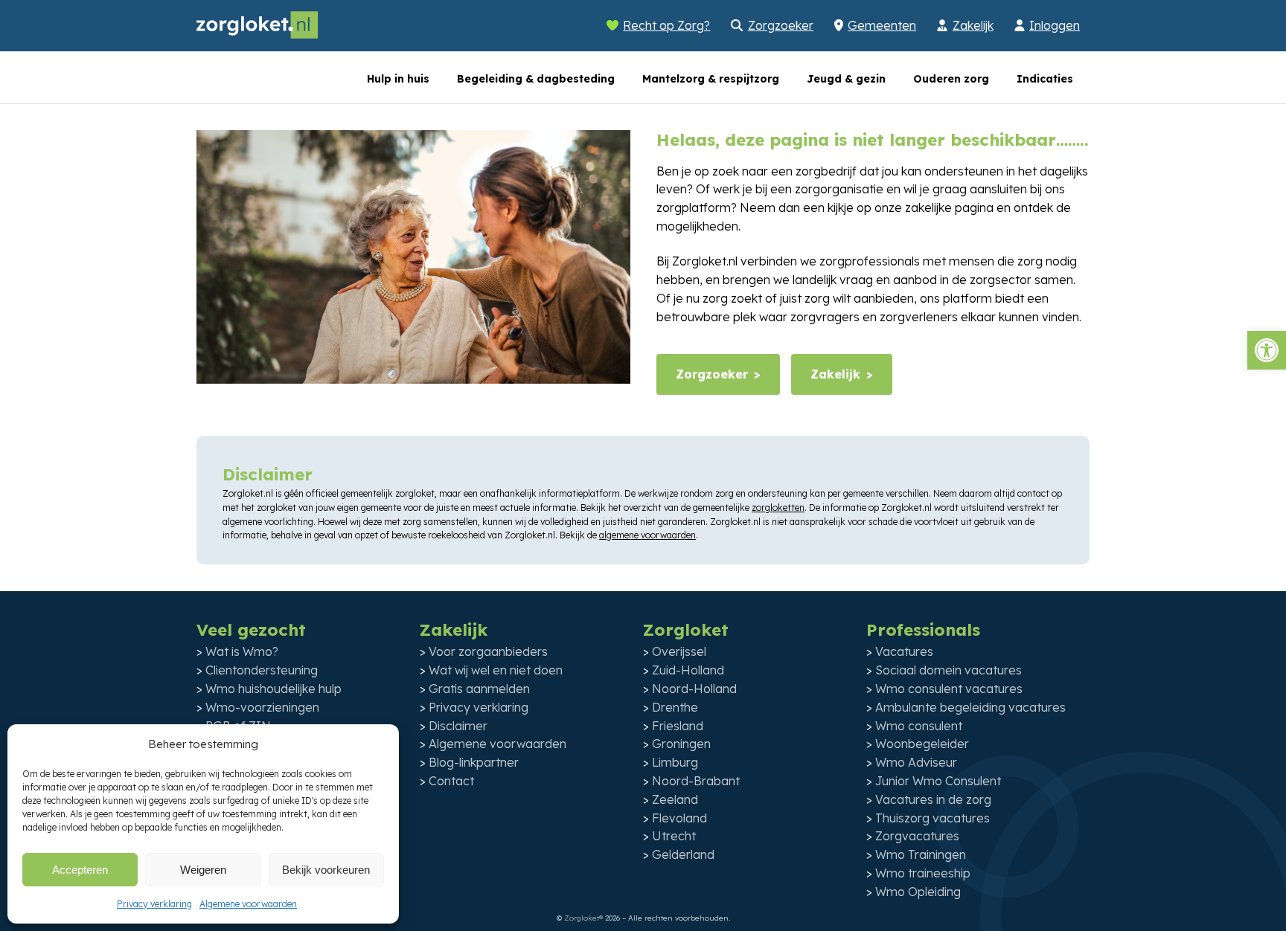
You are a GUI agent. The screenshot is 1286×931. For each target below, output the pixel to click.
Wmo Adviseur (916, 762)
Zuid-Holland (688, 670)
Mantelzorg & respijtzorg (710, 79)
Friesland (677, 725)
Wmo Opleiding (918, 891)
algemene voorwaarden (647, 535)
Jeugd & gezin (846, 79)
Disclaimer (458, 725)
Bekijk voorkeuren (326, 869)
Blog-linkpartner (474, 762)
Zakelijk (973, 25)
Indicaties (1045, 79)
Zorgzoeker (780, 25)
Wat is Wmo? (241, 651)
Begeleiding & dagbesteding (536, 79)
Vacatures (904, 651)
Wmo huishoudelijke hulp (273, 688)
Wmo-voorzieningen (262, 707)
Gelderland (683, 854)
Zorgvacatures (917, 835)
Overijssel (679, 651)
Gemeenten (882, 25)
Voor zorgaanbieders (488, 651)
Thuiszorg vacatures (932, 818)
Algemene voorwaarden (248, 903)
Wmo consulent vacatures (949, 688)
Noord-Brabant (696, 780)
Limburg (675, 762)
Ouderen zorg (951, 79)
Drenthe (675, 707)
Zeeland (675, 799)
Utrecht (674, 835)
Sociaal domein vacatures (948, 670)
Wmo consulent (918, 725)
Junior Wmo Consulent (938, 780)
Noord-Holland (694, 688)
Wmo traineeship (922, 873)
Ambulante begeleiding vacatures (970, 707)
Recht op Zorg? (666, 25)
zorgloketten (778, 507)
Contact (451, 780)
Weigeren (203, 869)
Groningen (681, 743)
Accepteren (80, 869)
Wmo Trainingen (920, 854)
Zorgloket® (583, 918)
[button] (1266, 350)
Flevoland (679, 818)
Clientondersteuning (261, 670)
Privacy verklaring (154, 903)
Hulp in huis (398, 79)
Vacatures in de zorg (933, 799)
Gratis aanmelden (479, 688)
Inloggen (1054, 25)
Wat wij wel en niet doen (496, 670)
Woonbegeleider (922, 743)
